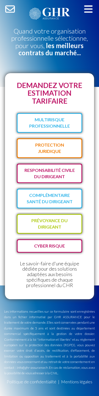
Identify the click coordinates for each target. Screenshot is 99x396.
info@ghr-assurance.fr (32, 367)
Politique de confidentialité (31, 381)
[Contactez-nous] (10, 9)
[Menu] (88, 9)
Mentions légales (76, 381)
